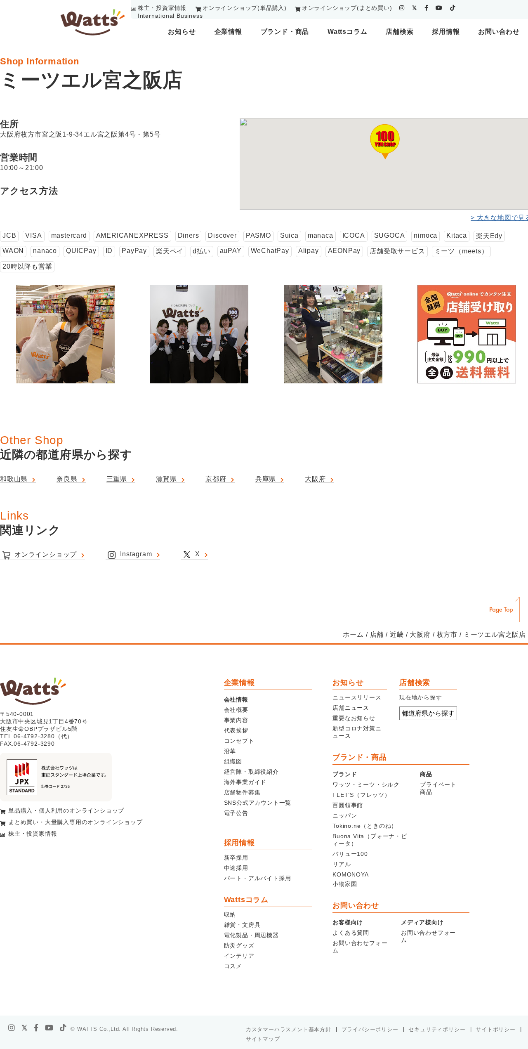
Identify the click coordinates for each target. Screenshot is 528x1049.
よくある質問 (350, 932)
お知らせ (182, 31)
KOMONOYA (350, 874)
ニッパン (344, 815)
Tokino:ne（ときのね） (364, 825)
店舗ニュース (350, 707)
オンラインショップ (45, 554)
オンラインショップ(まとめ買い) (347, 8)
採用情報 (446, 31)
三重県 (116, 478)
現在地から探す (420, 697)
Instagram (136, 554)
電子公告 (236, 813)
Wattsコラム (347, 31)
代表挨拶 (236, 730)
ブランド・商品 (285, 31)
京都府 (215, 478)
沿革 (230, 751)
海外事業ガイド (245, 782)
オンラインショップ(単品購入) (245, 8)
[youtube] (439, 8)
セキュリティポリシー (436, 1029)
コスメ (233, 966)
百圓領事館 (347, 805)
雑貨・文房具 (242, 924)
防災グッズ (239, 945)
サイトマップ (263, 1039)
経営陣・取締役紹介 (251, 771)
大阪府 (315, 478)
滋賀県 (166, 478)
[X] (24, 1028)
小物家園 (344, 884)
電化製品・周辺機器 (251, 935)
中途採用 (236, 868)
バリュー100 (350, 854)
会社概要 (236, 709)
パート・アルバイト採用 (257, 878)
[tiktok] (452, 8)
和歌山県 (14, 478)
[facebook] (426, 8)
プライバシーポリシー (370, 1029)
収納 (230, 914)
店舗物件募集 (242, 792)
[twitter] (414, 8)
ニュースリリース (356, 697)
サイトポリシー (496, 1029)
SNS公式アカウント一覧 (258, 802)
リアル (341, 864)
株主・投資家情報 (162, 8)
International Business (170, 15)
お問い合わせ (499, 31)
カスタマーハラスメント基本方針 (288, 1029)
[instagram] (402, 8)
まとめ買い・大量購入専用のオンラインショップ (75, 822)
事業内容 (236, 720)
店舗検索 (399, 31)
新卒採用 (236, 857)
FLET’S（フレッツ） (361, 794)
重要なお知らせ (353, 718)
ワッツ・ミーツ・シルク (366, 784)
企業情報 (228, 31)
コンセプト (239, 740)
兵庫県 (265, 478)
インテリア (239, 955)
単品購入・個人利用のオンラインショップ (66, 810)
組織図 (233, 761)
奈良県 (67, 478)
